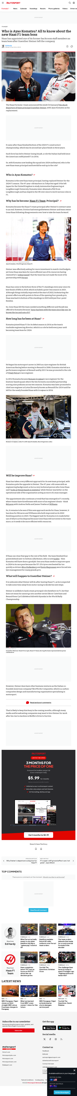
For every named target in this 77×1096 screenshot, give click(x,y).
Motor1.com (6, 1052)
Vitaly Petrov (14, 373)
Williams (53, 504)
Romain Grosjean (36, 379)
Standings (33, 8)
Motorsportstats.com (9, 1062)
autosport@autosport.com (51, 1057)
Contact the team (48, 1064)
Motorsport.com (7, 1058)
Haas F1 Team (38, 200)
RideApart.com (7, 1065)
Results (43, 8)
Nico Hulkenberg (29, 567)
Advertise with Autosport (51, 1060)
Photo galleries (54, 8)
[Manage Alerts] (41, 849)
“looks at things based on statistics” (25, 490)
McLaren (10, 504)
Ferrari (24, 278)
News (15, 8)
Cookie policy (39, 1080)
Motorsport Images (23, 261)
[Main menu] (3, 3)
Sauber (56, 559)
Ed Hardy (8, 45)
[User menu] (74, 3)
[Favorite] (67, 46)
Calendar (23, 8)
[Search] (70, 3)
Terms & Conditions (27, 1080)
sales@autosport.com (50, 1067)
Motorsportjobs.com (9, 1055)
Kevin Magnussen (48, 567)
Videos (65, 8)
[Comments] (72, 46)
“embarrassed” (23, 275)
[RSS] (61, 1039)
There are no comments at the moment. (38, 877)
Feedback (46, 1051)
